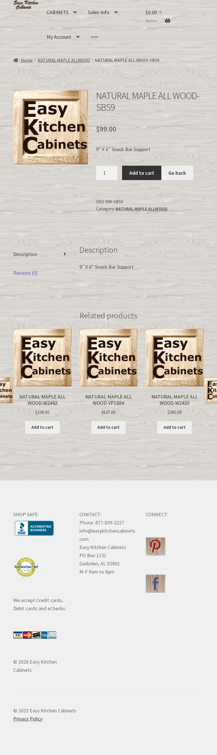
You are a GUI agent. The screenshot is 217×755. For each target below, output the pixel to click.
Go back (177, 173)
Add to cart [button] (42, 427)
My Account (59, 37)
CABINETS (57, 12)
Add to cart (141, 173)
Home (27, 60)
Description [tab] (25, 254)
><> (94, 37)
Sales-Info (98, 12)
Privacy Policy (27, 718)
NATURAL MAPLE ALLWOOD (64, 60)
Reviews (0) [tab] (25, 273)
